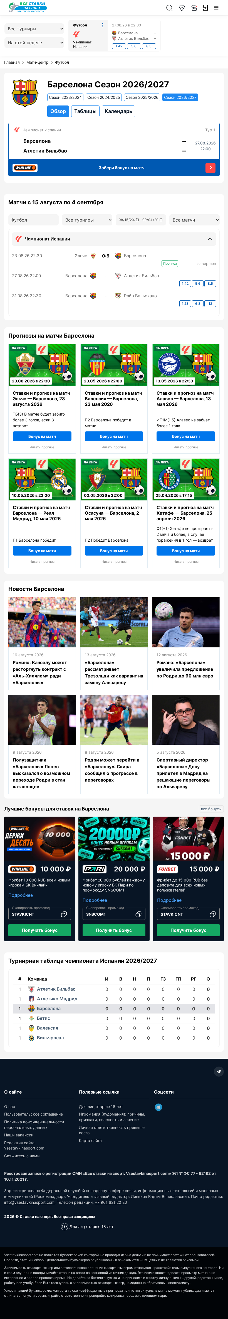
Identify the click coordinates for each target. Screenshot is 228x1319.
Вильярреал (50, 1037)
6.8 (197, 303)
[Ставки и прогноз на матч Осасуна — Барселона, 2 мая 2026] (114, 489)
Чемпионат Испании (82, 44)
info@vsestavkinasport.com (29, 1202)
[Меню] (216, 7)
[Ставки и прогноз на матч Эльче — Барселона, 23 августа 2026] (42, 375)
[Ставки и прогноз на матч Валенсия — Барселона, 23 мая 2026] (114, 375)
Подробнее (20, 895)
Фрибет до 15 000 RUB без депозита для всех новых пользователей (182, 885)
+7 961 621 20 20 (111, 1202)
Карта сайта (90, 1140)
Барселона (49, 1008)
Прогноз (170, 263)
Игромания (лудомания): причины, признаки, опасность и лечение (112, 1117)
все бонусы (211, 809)
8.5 (149, 46)
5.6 (134, 46)
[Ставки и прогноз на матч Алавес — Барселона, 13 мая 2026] (185, 375)
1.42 (119, 46)
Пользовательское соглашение (33, 1114)
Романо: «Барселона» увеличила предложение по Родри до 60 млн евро (185, 669)
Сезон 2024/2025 (103, 97)
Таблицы (85, 111)
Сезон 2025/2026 (142, 97)
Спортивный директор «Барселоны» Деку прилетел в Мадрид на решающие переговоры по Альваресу (183, 773)
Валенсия (47, 1028)
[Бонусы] (194, 7)
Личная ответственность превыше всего (112, 1130)
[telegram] (219, 1072)
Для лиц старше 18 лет (101, 1106)
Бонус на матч (42, 436)
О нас (9, 1106)
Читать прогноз (41, 447)
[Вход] (205, 8)
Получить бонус (40, 930)
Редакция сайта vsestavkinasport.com (24, 1145)
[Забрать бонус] (210, 168)
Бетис (43, 1018)
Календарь (118, 111)
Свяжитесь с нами (21, 1155)
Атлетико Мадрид (57, 998)
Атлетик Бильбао (56, 989)
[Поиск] (169, 7)
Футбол (80, 25)
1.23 (185, 303)
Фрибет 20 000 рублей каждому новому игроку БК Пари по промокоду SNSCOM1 (114, 885)
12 (210, 303)
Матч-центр (37, 62)
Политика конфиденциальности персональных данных (34, 1124)
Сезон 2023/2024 (65, 97)
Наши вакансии (18, 1135)
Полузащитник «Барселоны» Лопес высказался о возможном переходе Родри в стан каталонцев (41, 773)
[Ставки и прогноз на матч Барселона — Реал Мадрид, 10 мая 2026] (42, 489)
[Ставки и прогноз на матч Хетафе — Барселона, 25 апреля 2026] (185, 489)
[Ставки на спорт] (28, 11)
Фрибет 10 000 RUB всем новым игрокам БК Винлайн (39, 882)
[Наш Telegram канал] (181, 7)
